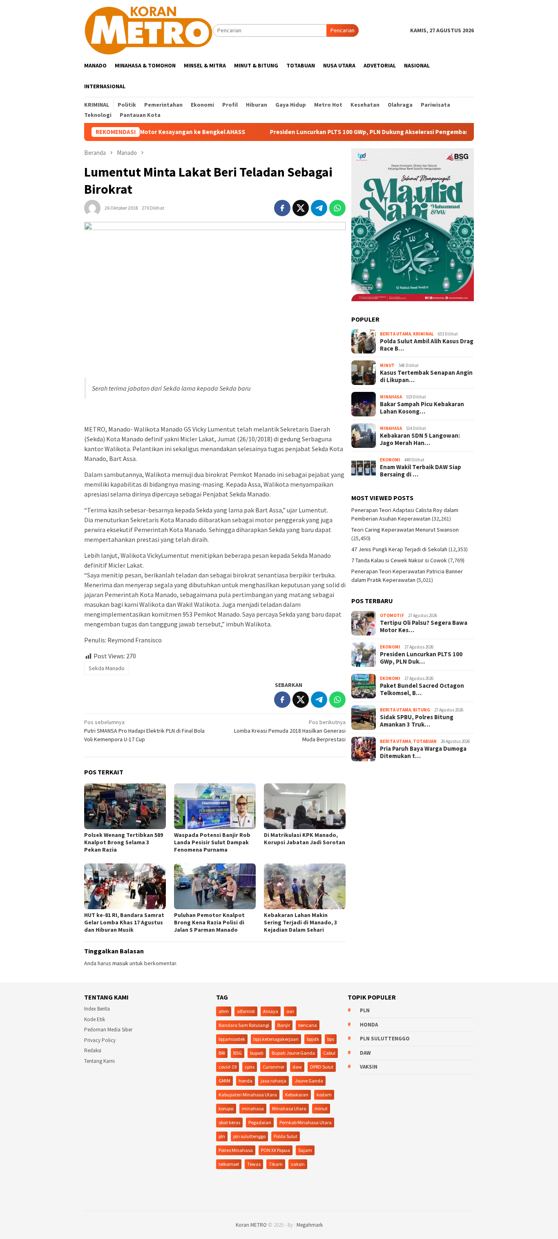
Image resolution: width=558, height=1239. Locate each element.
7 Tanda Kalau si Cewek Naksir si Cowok (399, 560)
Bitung (421, 710)
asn (290, 1011)
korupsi (226, 1108)
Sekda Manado (107, 668)
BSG (237, 1053)
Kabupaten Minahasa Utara (248, 1094)
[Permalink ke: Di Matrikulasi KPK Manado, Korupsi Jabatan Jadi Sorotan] (305, 806)
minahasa (253, 1108)
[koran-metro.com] (148, 30)
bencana (307, 1025)
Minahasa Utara (289, 1108)
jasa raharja (273, 1081)
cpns (249, 1067)
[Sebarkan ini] (282, 208)
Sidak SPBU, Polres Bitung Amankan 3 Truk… (416, 720)
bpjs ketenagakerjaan (276, 1039)
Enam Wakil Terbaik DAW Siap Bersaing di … (420, 470)
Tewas (254, 1164)
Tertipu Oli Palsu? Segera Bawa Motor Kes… (423, 626)
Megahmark (310, 1224)
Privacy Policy (100, 1040)
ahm (224, 1011)
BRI (222, 1053)
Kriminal (423, 334)
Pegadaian (259, 1122)
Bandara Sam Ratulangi (244, 1025)
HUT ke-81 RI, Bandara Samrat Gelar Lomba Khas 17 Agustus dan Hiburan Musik (124, 922)
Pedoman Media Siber (108, 1029)
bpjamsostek (232, 1039)
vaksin (298, 1164)
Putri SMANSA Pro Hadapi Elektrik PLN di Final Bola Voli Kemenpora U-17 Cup (144, 730)
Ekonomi (390, 460)
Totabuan (425, 741)
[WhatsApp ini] (337, 208)
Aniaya (270, 1011)
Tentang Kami (99, 1061)
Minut (387, 365)
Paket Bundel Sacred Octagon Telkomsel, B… (422, 689)
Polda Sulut (285, 1136)
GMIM (224, 1081)
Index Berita (97, 1008)
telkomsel (229, 1164)
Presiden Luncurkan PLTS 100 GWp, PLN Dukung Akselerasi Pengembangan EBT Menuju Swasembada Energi (382, 132)
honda (245, 1081)
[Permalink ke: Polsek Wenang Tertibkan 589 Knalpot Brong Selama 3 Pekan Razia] (125, 806)
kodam (324, 1094)
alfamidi (246, 1011)
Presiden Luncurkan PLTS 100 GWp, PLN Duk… (421, 658)
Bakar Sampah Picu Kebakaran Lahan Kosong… (422, 407)
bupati (256, 1053)
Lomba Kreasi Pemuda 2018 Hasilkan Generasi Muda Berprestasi (290, 730)
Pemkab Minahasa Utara (305, 1122)
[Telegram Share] (319, 208)
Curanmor (273, 1067)
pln (222, 1136)
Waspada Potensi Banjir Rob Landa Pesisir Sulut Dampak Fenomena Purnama (212, 842)
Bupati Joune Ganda (293, 1053)
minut (321, 1108)
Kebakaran (296, 1094)
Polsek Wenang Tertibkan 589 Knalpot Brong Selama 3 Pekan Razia (123, 842)
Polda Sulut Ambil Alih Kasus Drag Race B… (426, 345)
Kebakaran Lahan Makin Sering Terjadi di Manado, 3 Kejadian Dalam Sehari (300, 922)
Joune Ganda (309, 1081)
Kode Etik (94, 1019)
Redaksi (92, 1050)
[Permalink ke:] (92, 207)
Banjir (283, 1025)
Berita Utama (395, 334)
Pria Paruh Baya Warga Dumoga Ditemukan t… (423, 752)
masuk (120, 963)
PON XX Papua (275, 1150)
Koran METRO (251, 1224)
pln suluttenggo (249, 1136)
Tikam (276, 1164)
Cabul (329, 1053)
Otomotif (392, 615)
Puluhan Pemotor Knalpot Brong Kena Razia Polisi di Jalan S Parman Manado (209, 922)
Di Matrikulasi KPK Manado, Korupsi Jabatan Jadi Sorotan (304, 838)
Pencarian (342, 30)
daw (297, 1067)
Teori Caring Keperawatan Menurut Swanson (405, 529)
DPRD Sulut (321, 1067)
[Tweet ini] (300, 208)
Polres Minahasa (236, 1150)
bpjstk (313, 1039)
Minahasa (391, 397)
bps (330, 1039)
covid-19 (228, 1067)
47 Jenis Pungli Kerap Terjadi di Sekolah (399, 549)
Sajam (305, 1150)
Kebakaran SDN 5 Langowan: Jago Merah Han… (420, 439)
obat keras (229, 1122)
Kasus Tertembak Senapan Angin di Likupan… (426, 376)
